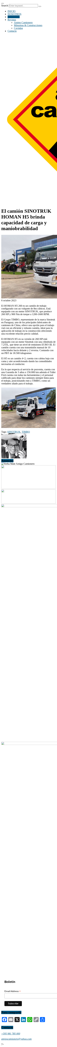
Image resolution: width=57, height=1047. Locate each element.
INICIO (12, 11)
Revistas (12, 19)
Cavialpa (18, 28)
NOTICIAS (14, 17)
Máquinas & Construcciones (28, 25)
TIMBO (26, 431)
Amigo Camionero (23, 22)
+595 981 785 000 (10, 1033)
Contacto (12, 31)
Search (4, 5)
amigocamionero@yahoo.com (16, 1039)
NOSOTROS (14, 14)
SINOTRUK (13, 431)
